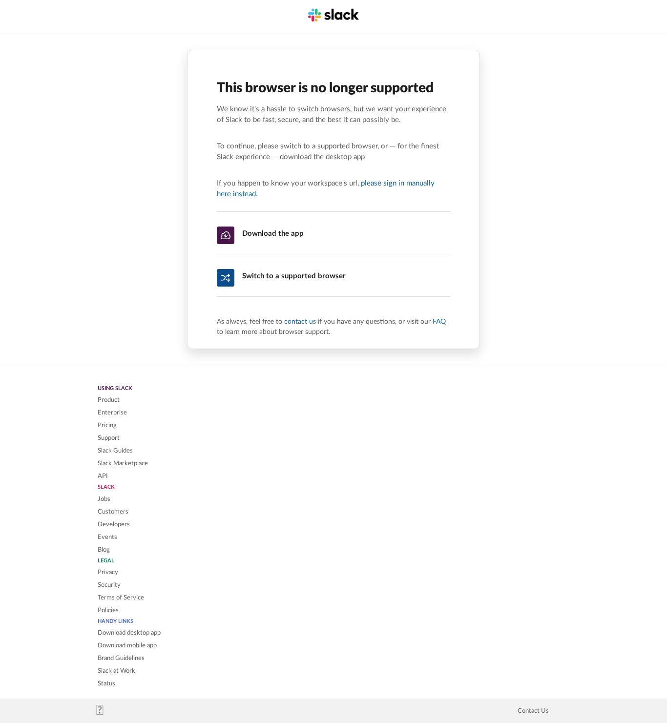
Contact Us (533, 710)
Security (109, 584)
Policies (108, 610)
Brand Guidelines (121, 658)
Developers (114, 524)
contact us (300, 321)
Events (107, 537)
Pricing (107, 425)
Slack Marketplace (123, 463)
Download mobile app (127, 645)
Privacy (108, 572)
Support (109, 437)
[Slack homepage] (104, 712)
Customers (113, 511)
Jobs (104, 499)
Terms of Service (121, 597)
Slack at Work (116, 670)
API (103, 476)
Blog (104, 549)
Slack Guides (115, 450)
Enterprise (112, 412)
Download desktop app (129, 632)
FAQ (439, 321)
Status (106, 683)
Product (109, 399)
